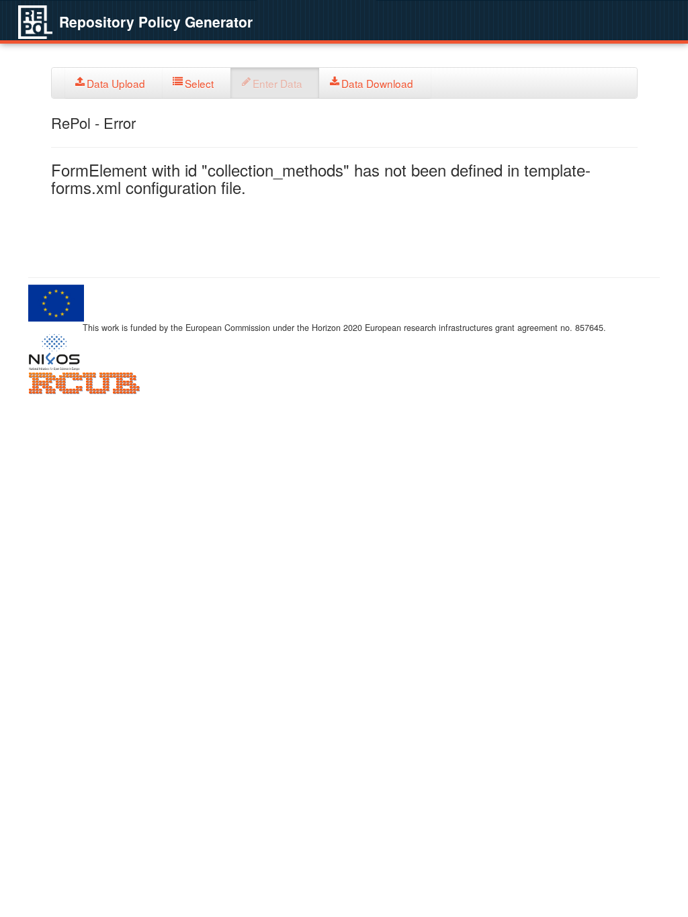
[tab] (114, 83)
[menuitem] (114, 83)
